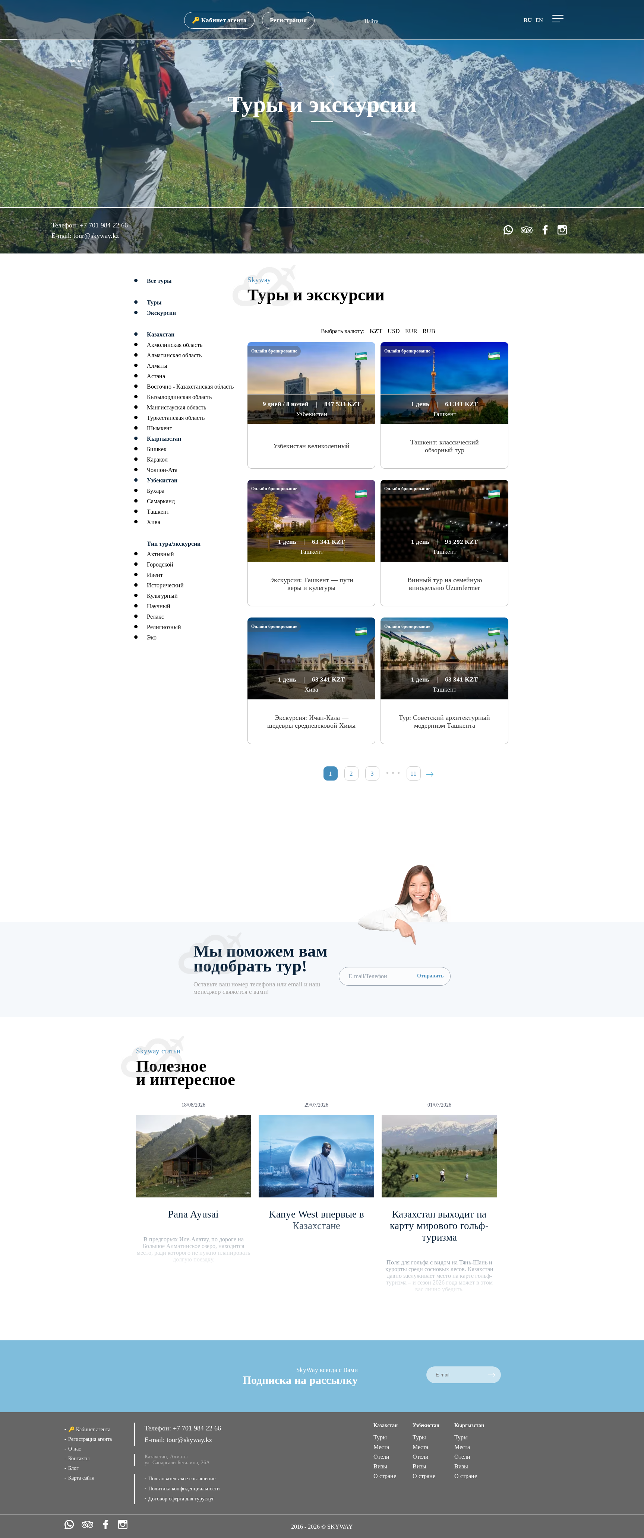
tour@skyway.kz (96, 235)
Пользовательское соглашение (181, 1478)
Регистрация (288, 20)
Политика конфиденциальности (184, 1488)
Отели (381, 1457)
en (539, 20)
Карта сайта (81, 1478)
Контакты (78, 1458)
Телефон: (65, 225)
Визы (380, 1466)
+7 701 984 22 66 (104, 225)
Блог (73, 1468)
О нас (74, 1449)
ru (528, 20)
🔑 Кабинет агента (219, 20)
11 (413, 773)
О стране (384, 1476)
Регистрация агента (90, 1439)
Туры (380, 1437)
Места (381, 1447)
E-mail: (62, 235)
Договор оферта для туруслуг (181, 1499)
